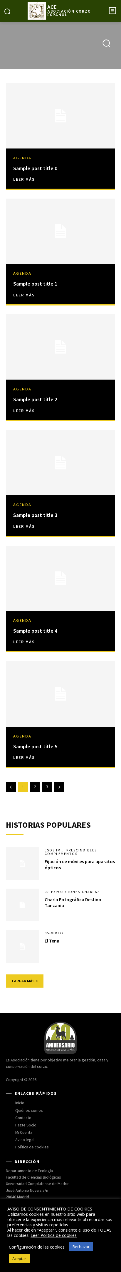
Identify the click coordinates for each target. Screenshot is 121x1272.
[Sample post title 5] (60, 693)
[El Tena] (22, 946)
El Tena (52, 941)
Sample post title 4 (35, 630)
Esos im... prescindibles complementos (71, 852)
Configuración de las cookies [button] (37, 1246)
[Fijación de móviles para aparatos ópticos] (22, 863)
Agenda (22, 158)
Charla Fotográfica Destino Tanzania (73, 903)
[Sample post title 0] (60, 115)
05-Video (54, 933)
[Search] (106, 43)
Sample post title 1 (35, 283)
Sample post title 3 (35, 515)
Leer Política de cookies (54, 1235)
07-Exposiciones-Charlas (72, 892)
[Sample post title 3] (60, 462)
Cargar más (23, 981)
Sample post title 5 (35, 746)
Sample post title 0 (35, 168)
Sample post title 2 (35, 399)
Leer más (24, 179)
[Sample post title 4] (60, 578)
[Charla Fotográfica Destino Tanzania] (22, 905)
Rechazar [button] (81, 1246)
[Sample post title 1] (60, 231)
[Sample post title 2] (60, 347)
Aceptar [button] (19, 1258)
